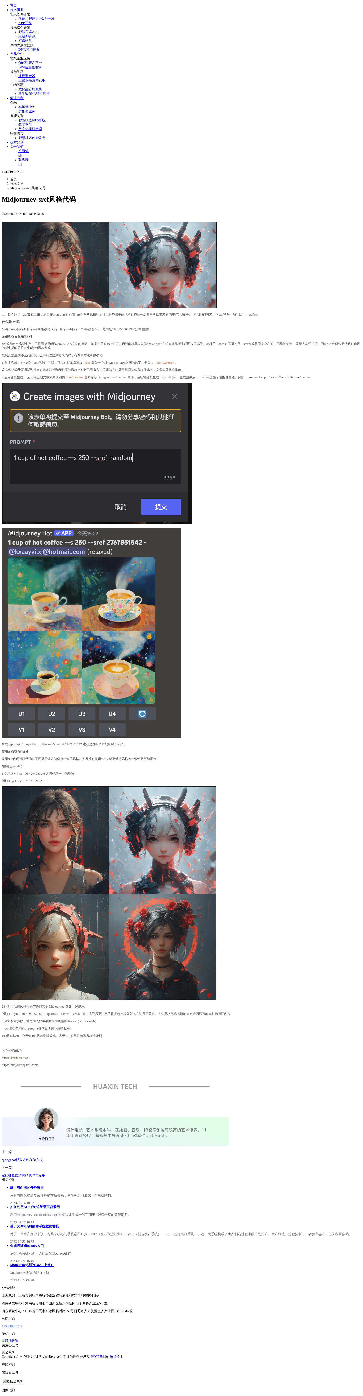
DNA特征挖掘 (28, 49)
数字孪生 (25, 124)
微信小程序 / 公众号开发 (36, 18)
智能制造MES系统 (32, 120)
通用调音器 (26, 76)
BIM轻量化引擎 (30, 67)
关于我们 (17, 146)
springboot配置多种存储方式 (22, 1160)
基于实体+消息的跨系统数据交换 (34, 1226)
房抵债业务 (26, 111)
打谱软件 (25, 40)
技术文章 (17, 183)
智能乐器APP (28, 32)
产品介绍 (17, 54)
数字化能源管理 (30, 129)
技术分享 (17, 142)
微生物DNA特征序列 (34, 93)
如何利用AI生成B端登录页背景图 (35, 1207)
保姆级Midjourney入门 (27, 1245)
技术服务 (17, 10)
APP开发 (25, 23)
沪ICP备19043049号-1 (106, 1356)
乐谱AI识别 (27, 36)
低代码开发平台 (30, 63)
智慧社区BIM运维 (31, 138)
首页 (13, 5)
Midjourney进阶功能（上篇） (32, 1265)
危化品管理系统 (30, 89)
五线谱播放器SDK (32, 80)
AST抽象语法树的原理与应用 (23, 1175)
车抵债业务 (26, 107)
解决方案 (17, 98)
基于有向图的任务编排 (27, 1187)
